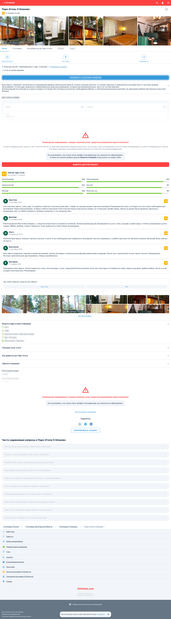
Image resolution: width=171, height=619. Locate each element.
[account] (162, 3)
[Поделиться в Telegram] (85, 424)
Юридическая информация (11, 614)
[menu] (168, 3)
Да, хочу (44, 287)
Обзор (4, 48)
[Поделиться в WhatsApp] (80, 424)
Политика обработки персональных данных (16, 616)
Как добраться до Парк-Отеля (39, 48)
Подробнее (101, 614)
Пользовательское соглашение (12, 612)
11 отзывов (17, 48)
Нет (126, 287)
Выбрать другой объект (85, 164)
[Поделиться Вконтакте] (91, 424)
